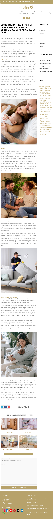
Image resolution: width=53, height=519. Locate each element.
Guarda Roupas (43, 111)
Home (11, 11)
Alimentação (41, 86)
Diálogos (3, 148)
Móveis (41, 46)
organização (42, 120)
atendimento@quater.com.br (27, 1)
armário (41, 88)
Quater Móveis (44, 131)
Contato (40, 11)
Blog (35, 11)
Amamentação (47, 86)
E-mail (2, 480)
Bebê (45, 88)
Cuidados (42, 100)
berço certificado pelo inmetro (45, 93)
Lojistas (41, 40)
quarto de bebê (46, 125)
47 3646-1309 (13, 1)
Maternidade (42, 43)
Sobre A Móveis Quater (7, 498)
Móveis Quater (44, 118)
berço (41, 91)
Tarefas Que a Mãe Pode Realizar (9, 297)
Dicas (40, 36)
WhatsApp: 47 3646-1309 (32, 502)
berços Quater (42, 97)
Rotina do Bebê (4, 60)
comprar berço (42, 98)
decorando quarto (43, 103)
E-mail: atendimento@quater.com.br (34, 505)
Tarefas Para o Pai (5, 222)
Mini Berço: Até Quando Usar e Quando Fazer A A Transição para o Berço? (45, 62)
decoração (42, 105)
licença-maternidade (43, 113)
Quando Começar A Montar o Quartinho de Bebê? (45, 67)
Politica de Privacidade (7, 503)
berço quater (43, 95)
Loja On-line (32, 13)
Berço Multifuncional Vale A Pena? (45, 72)
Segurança (41, 134)
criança (50, 98)
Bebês (49, 88)
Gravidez (50, 109)
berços (49, 95)
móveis (46, 116)
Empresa (17, 11)
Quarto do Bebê (43, 127)
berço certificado (42, 92)
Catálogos (30, 11)
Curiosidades (42, 30)
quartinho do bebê (44, 121)
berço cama (47, 90)
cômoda (49, 102)
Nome (2, 473)
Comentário (3, 464)
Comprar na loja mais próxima (19, 454)
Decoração (41, 33)
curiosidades (43, 102)
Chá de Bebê (49, 97)
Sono (45, 134)
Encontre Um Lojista (23, 13)
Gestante (46, 109)
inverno (48, 111)
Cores (47, 98)
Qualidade (47, 120)
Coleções (23, 11)
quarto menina (47, 129)
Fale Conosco (5, 500)
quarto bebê (43, 123)
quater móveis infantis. (44, 133)
